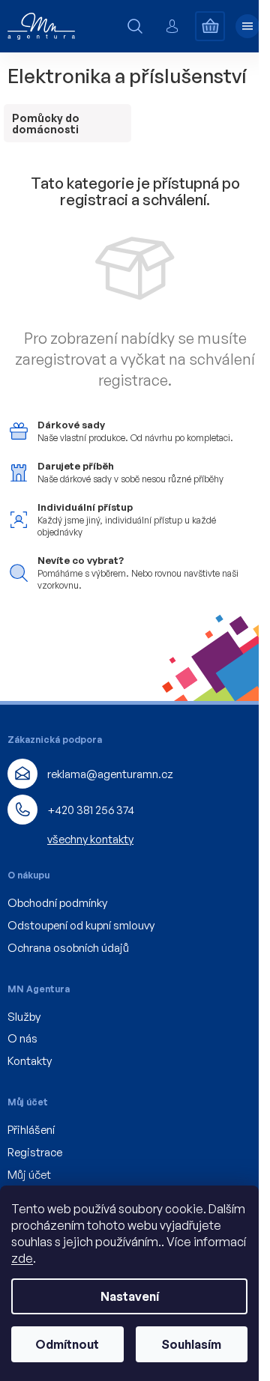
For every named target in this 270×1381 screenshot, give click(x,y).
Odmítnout (67, 1344)
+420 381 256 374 (90, 810)
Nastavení (129, 1296)
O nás (23, 1038)
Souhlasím (191, 1344)
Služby (24, 1017)
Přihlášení (31, 1130)
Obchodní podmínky (57, 903)
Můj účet (29, 1175)
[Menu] (247, 26)
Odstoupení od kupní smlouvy (81, 925)
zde (22, 1258)
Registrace (35, 1152)
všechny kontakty (90, 839)
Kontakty (30, 1061)
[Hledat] (135, 26)
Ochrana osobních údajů (68, 948)
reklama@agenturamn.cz (110, 774)
